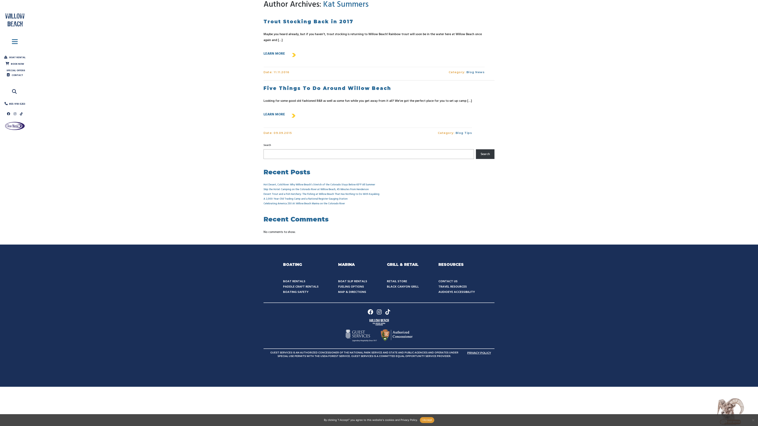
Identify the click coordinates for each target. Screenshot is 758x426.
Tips (468, 133)
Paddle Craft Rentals (301, 286)
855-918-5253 (17, 104)
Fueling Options (351, 286)
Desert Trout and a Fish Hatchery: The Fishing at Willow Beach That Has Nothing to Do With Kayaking (321, 194)
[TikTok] (21, 114)
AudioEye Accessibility (456, 292)
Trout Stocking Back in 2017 (308, 21)
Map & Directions (352, 292)
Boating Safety (296, 292)
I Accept (427, 419)
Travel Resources (452, 286)
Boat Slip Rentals (352, 281)
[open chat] (730, 411)
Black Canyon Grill (403, 286)
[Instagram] (15, 114)
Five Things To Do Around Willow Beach (327, 88)
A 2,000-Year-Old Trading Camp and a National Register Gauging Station (306, 199)
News (480, 72)
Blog (470, 72)
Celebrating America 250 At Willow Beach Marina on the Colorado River (304, 204)
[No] (753, 420)
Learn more (274, 54)
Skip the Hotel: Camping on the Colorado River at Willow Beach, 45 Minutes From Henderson (316, 189)
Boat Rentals (294, 281)
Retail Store (397, 281)
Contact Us (448, 281)
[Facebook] (8, 114)
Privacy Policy (479, 353)
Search (267, 145)
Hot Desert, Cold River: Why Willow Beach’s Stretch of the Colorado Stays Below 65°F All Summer (319, 185)
